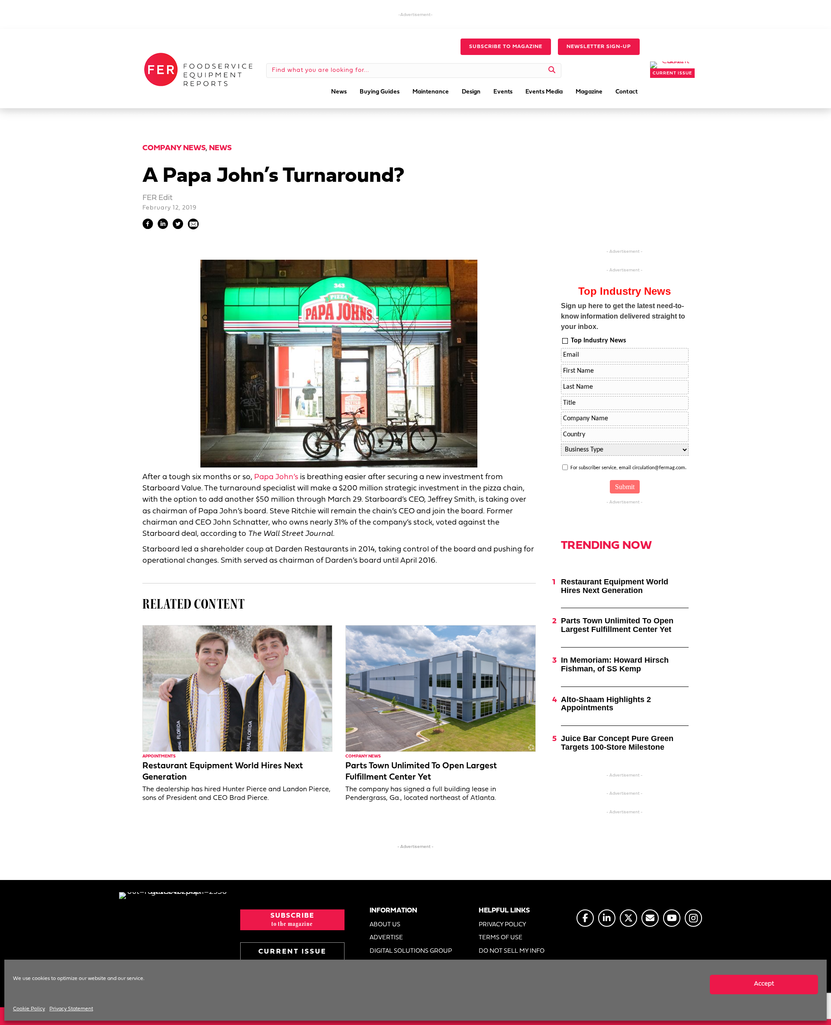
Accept (764, 984)
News (220, 148)
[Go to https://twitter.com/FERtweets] (628, 918)
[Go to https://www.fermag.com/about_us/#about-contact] (650, 918)
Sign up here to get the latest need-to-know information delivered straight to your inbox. (623, 316)
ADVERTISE (386, 938)
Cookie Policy (29, 1009)
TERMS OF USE (500, 938)
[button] (506, 47)
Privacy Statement (71, 1009)
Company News (174, 148)
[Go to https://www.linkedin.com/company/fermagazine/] (606, 918)
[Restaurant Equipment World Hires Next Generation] (237, 688)
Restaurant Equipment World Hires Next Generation (614, 586)
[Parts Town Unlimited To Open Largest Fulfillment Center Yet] (440, 688)
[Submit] (552, 70)
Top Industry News (598, 340)
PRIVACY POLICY (502, 925)
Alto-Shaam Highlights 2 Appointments (606, 703)
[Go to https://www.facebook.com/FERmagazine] (585, 918)
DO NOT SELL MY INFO (511, 951)
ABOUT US (385, 925)
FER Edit (157, 198)
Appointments (159, 756)
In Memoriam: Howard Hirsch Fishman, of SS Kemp (615, 664)
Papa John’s (276, 477)
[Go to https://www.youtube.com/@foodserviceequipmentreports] (671, 918)
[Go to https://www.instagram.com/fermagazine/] (693, 918)
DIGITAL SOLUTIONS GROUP (411, 951)
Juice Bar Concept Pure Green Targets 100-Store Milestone (617, 742)
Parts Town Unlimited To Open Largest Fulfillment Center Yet (617, 625)
